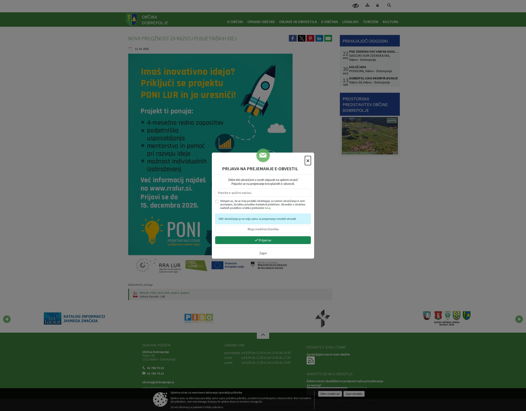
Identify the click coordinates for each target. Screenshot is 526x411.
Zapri (263, 253)
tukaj (267, 208)
